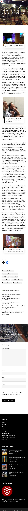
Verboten (6, 144)
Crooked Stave (15, 155)
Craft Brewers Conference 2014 (10, 276)
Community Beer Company (13, 176)
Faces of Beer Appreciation (8, 437)
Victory (19, 82)
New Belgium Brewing (17, 279)
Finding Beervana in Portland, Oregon (11, 298)
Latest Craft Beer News (12, 290)
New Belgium (21, 224)
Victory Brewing (17, 282)
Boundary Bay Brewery (7, 270)
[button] (26, 1)
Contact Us (4, 439)
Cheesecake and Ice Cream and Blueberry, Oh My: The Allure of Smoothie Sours (13, 306)
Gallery (3, 429)
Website (4, 384)
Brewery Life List (6, 431)
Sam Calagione (6, 220)
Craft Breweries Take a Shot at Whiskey (11, 294)
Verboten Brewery (6, 282)
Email (3, 377)
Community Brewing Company (9, 273)
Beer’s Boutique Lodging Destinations (11, 302)
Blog (3, 426)
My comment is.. (5, 348)
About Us (4, 424)
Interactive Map (5, 433)
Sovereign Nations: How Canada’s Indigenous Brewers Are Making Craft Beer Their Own (12, 311)
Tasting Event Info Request (8, 435)
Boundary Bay (18, 171)
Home (3, 422)
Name (3, 370)
